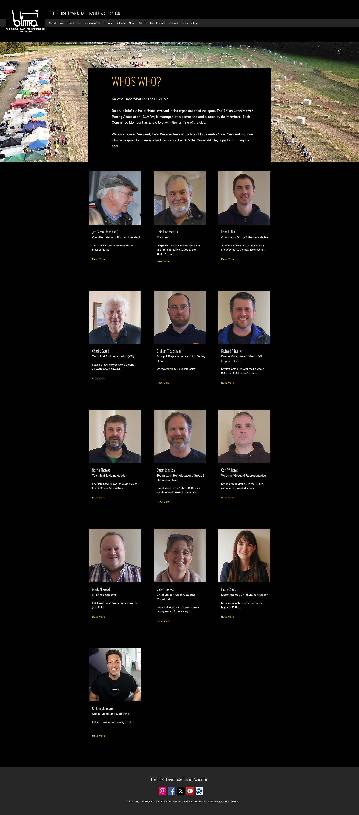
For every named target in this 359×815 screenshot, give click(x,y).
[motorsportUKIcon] (199, 791)
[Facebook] (171, 791)
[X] (181, 791)
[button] (52, 23)
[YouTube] (190, 791)
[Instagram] (162, 791)
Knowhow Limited (227, 801)
